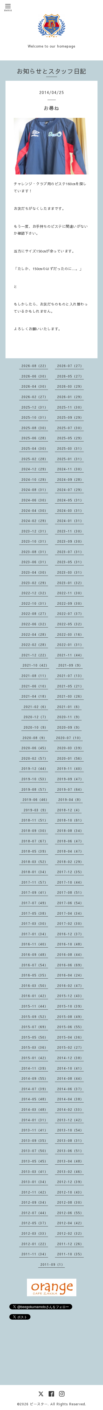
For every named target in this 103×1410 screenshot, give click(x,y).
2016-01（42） (34, 995)
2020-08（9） (35, 737)
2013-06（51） (70, 1150)
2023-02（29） (34, 583)
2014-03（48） (34, 1109)
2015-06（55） (70, 1027)
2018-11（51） (34, 820)
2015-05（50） (34, 1037)
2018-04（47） (70, 851)
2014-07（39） (34, 1089)
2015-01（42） (34, 1058)
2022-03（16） (70, 634)
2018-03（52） (34, 861)
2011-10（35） (70, 1254)
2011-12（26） (70, 1244)
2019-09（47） (70, 779)
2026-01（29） (70, 397)
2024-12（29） (34, 469)
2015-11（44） (34, 1006)
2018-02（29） (70, 861)
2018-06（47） (70, 841)
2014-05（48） (34, 1099)
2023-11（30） (70, 531)
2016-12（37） (70, 934)
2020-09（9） (69, 727)
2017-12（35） (70, 872)
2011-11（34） (34, 1254)
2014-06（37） (70, 1089)
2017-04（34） (70, 913)
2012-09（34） (34, 1202)
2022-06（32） (34, 624)
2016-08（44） (70, 954)
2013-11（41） (34, 1130)
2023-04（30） (34, 572)
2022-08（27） (34, 613)
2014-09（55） (34, 1078)
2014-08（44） (70, 1078)
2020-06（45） (34, 748)
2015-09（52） (34, 1016)
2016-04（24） (70, 975)
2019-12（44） (34, 768)
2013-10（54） (70, 1130)
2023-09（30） (70, 541)
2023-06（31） (34, 562)
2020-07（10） (69, 737)
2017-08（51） (70, 892)
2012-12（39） (70, 1181)
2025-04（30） (34, 448)
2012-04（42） (70, 1223)
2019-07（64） (70, 789)
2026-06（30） (34, 376)
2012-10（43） (70, 1192)
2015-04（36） (70, 1037)
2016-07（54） (34, 965)
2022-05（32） (70, 624)
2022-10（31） (34, 603)
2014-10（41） (70, 1068)
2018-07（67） (34, 841)
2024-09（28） (70, 479)
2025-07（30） (70, 428)
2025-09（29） (70, 417)
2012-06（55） (70, 1213)
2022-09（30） (70, 603)
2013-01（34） (34, 1181)
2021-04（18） (34, 696)
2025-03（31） (70, 448)
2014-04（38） (70, 1099)
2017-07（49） (34, 903)
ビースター (39, 1404)
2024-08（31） (34, 489)
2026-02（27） (34, 397)
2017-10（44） (70, 882)
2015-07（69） (34, 1027)
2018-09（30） (34, 830)
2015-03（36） (34, 1047)
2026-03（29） (70, 386)
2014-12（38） (70, 1058)
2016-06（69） (70, 965)
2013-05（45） (34, 1161)
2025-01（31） (70, 459)
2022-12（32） (34, 593)
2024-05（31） (70, 500)
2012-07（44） (34, 1213)
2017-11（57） (34, 882)
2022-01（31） (70, 644)
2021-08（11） (34, 675)
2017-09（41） (34, 892)
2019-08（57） (34, 789)
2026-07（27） (70, 365)
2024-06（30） (34, 500)
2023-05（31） (70, 562)
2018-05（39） (34, 851)
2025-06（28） (34, 438)
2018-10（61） (70, 820)
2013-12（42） (70, 1120)
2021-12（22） (34, 655)
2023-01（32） (70, 583)
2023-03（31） (70, 572)
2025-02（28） (34, 459)
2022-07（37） (70, 613)
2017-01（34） (34, 934)
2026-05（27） (70, 376)
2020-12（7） (36, 717)
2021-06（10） (34, 686)
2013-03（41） (34, 1171)
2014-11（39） (34, 1068)
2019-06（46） (36, 799)
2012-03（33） (34, 1233)
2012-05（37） (34, 1223)
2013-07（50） (34, 1150)
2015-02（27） (70, 1047)
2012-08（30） (70, 1202)
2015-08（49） (70, 1016)
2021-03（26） (70, 696)
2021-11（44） (70, 655)
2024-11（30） (70, 469)
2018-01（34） (34, 872)
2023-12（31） (34, 531)
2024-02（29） (34, 520)
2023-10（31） (34, 541)
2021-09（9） (70, 665)
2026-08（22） (34, 365)
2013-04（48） (70, 1161)
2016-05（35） (34, 975)
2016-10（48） (70, 944)
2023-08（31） (34, 551)
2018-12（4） (69, 810)
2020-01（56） (70, 758)
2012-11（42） (34, 1192)
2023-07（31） (70, 551)
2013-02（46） (70, 1171)
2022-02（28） (34, 644)
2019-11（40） (70, 768)
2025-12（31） (34, 407)
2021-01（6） (69, 706)
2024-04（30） (34, 510)
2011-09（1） (52, 1264)
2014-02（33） (70, 1109)
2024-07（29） (70, 489)
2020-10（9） (36, 727)
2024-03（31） (70, 510)
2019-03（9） (36, 810)
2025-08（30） (34, 428)
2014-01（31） (34, 1120)
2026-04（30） (34, 386)
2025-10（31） (34, 417)
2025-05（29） (70, 438)
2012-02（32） (70, 1233)
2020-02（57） (34, 758)
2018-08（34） (70, 830)
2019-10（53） (34, 779)
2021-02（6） (36, 706)
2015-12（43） (70, 995)
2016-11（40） (34, 944)
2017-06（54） (70, 903)
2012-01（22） (34, 1244)
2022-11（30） (70, 593)
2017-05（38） (34, 913)
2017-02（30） (70, 923)
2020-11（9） (69, 717)
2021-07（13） (70, 675)
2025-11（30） (70, 407)
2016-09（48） (34, 954)
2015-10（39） (70, 1006)
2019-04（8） (70, 799)
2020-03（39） (70, 748)
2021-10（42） (36, 665)
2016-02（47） (70, 985)
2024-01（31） (70, 520)
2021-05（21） (70, 686)
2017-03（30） (34, 923)
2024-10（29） (34, 479)
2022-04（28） (34, 634)
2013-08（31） (70, 1140)
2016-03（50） (34, 985)
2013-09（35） (34, 1140)
